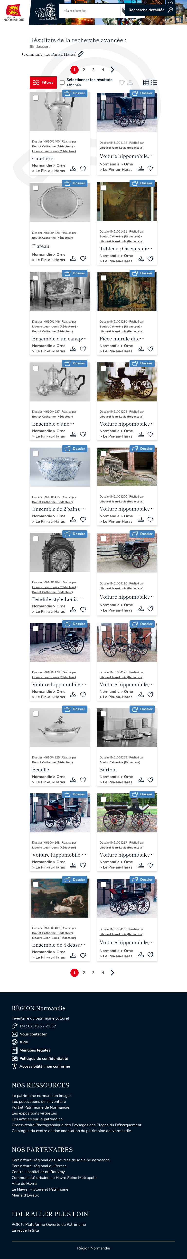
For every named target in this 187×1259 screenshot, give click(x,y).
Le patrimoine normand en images (42, 1095)
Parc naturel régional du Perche (39, 1166)
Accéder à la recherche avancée (150, 10)
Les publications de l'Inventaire (39, 1101)
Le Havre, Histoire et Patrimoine (40, 1189)
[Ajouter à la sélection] (83, 169)
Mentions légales (34, 1050)
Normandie (42, 165)
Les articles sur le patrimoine (37, 1119)
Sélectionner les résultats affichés (89, 82)
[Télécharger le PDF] (73, 169)
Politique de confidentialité (43, 1058)
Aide (23, 1042)
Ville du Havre (24, 1183)
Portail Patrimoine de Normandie (40, 1107)
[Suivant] (112, 70)
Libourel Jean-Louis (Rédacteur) (54, 151)
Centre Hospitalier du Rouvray (38, 1172)
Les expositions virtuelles (34, 1113)
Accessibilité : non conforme (44, 1066)
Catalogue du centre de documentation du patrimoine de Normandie (71, 1131)
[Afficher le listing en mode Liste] (154, 82)
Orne (60, 165)
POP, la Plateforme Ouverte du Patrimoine (49, 1224)
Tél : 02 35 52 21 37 (37, 1026)
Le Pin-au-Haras (50, 171)
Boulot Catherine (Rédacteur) (52, 146)
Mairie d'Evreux (25, 1195)
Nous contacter (33, 1034)
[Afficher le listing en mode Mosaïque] (146, 82)
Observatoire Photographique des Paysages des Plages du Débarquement (76, 1125)
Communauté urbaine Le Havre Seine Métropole (54, 1177)
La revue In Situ (25, 1230)
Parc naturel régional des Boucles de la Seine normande (61, 1160)
